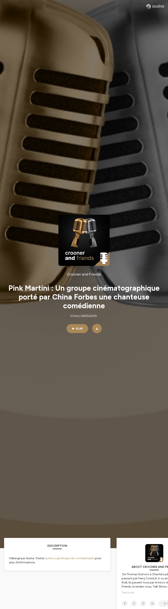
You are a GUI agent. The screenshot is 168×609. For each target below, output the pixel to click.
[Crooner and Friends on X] (134, 603)
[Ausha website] (155, 6)
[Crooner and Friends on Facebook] (125, 603)
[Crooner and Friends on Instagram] (143, 603)
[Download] (97, 328)
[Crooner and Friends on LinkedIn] (152, 603)
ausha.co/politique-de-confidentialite (69, 558)
